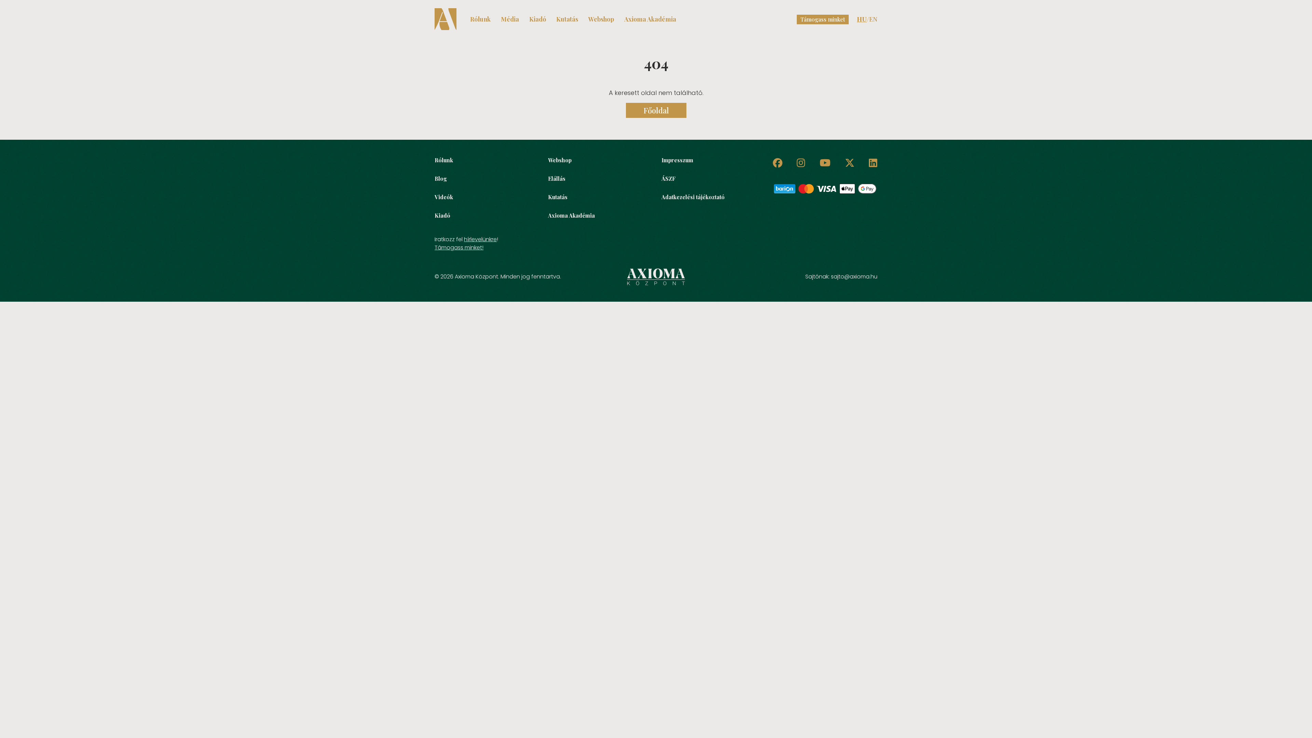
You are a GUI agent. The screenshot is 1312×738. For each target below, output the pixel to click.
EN (873, 19)
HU (862, 19)
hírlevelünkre (480, 239)
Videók (444, 197)
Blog (441, 178)
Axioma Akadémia (650, 19)
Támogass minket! (459, 247)
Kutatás (567, 19)
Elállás (556, 178)
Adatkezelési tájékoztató (693, 197)
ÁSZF (668, 178)
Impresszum (677, 160)
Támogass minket (823, 19)
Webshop (601, 19)
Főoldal (656, 110)
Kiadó (537, 19)
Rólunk (480, 19)
